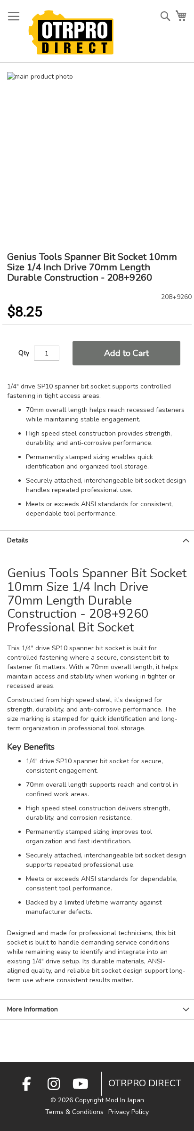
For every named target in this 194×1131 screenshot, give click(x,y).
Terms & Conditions (74, 1111)
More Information (32, 1009)
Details (17, 540)
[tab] (97, 540)
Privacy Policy (128, 1111)
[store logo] (71, 32)
